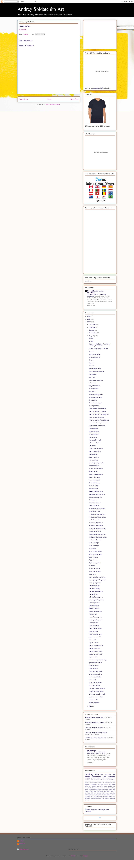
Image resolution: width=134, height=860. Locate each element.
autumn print (111, 782)
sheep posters (93, 488)
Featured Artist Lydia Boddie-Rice (96, 732)
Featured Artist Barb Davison (94, 722)
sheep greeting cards (96, 491)
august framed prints (95, 651)
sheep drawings (94, 483)
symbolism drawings (95, 662)
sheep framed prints (95, 497)
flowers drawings (94, 477)
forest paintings (94, 665)
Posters (105, 779)
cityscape (100, 784)
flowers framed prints (96, 468)
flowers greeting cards (96, 463)
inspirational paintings (96, 523)
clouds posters (93, 388)
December (92, 324)
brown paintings (94, 431)
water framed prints (95, 551)
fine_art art (92, 391)
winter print (112, 789)
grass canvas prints (95, 628)
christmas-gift (93, 784)
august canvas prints (95, 654)
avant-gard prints (94, 685)
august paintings (94, 648)
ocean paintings (94, 605)
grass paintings (94, 625)
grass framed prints (95, 637)
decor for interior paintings (97, 408)
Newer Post (23, 99)
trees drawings (93, 486)
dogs (110, 784)
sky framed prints (94, 568)
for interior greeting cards (97, 694)
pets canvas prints (95, 451)
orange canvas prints (96, 448)
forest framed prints (95, 677)
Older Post (74, 99)
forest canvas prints (95, 674)
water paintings (94, 543)
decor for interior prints (96, 417)
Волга (86, 791)
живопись (89, 779)
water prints (92, 548)
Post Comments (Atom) (53, 104)
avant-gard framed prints (97, 577)
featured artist (95, 786)
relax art (91, 366)
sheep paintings (94, 465)
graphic (110, 786)
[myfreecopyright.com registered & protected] (100, 811)
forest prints (93, 680)
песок (100, 796)
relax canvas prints (95, 368)
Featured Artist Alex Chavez (94, 717)
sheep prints (93, 500)
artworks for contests (91, 782)
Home (49, 99)
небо (103, 793)
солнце (87, 799)
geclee (105, 786)
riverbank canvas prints (96, 371)
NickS (73, 856)
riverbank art (93, 374)
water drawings (94, 545)
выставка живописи (103, 791)
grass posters (93, 631)
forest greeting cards (95, 671)
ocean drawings (94, 608)
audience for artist (102, 782)
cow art (91, 351)
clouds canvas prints (95, 403)
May (90, 706)
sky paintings (93, 560)
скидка (96, 798)
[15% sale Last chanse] (97, 123)
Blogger (85, 856)
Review (109, 779)
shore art (92, 377)
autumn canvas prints (96, 380)
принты (110, 796)
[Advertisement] (98, 34)
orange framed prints (96, 697)
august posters (94, 643)
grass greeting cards (95, 634)
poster (86, 789)
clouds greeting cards (96, 394)
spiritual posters (94, 702)
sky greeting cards (95, 571)
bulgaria (87, 784)
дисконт (113, 791)
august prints (93, 657)
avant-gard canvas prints (97, 688)
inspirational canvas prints (97, 528)
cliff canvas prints (94, 357)
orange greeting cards (96, 691)
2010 (89, 322)
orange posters (94, 506)
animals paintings (94, 585)
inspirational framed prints (97, 534)
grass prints (92, 640)
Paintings (100, 779)
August (91, 336)
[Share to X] (40, 34)
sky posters (92, 574)
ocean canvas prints (95, 611)
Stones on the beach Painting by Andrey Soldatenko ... (99, 345)
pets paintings (93, 460)
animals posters (94, 603)
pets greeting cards (95, 440)
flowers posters (94, 457)
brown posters (93, 428)
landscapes (96, 777)
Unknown (22, 844)
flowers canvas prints (96, 474)
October (92, 330)
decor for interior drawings (97, 411)
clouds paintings (94, 406)
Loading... (88, 281)
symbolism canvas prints (97, 508)
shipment (91, 789)
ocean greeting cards (96, 620)
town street (105, 789)
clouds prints (93, 400)
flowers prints (93, 471)
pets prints (92, 445)
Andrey (21, 841)
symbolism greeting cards (97, 517)
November (92, 327)
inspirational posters (95, 540)
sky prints (92, 565)
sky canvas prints (94, 563)
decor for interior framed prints (99, 420)
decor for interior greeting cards (99, 423)
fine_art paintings (94, 386)
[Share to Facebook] (42, 34)
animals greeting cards (96, 600)
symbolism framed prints (97, 514)
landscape (93, 787)
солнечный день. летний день (106, 798)
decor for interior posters (97, 425)
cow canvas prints (94, 354)
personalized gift (97, 88)
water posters (93, 557)
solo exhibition (108, 777)
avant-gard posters (95, 583)
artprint (102, 781)
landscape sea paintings (97, 494)
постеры (105, 796)
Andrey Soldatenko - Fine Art (98, 348)
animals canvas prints (96, 591)
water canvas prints (95, 682)
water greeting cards (95, 554)
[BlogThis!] (38, 34)
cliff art (91, 360)
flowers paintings (94, 480)
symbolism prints (94, 511)
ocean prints (22, 29)
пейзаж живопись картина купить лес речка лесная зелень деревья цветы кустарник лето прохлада (100, 794)
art (102, 774)
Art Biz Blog (91, 750)
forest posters (93, 668)
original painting (111, 787)
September (93, 333)
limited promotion (101, 787)
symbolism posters (95, 520)
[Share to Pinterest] (44, 34)
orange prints (93, 700)
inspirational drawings (96, 525)
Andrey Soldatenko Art (40, 8)
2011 (89, 319)
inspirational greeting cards (98, 537)
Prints (97, 774)
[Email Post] (32, 34)
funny (101, 786)
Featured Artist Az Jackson (94, 727)
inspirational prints (95, 531)
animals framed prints (96, 597)
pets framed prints (95, 443)
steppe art (92, 363)
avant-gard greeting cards (97, 580)
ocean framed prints (95, 617)
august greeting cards (96, 645)
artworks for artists (110, 781)
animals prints (93, 594)
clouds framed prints (95, 397)
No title (91, 338)
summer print (97, 789)
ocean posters (93, 623)
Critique (95, 779)
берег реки (93, 791)
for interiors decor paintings (98, 660)
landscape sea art (94, 503)
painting (89, 774)
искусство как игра (90, 793)
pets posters (93, 437)
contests (106, 784)
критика (99, 793)
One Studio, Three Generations (95, 738)
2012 (89, 316)
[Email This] (36, 34)
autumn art (92, 383)
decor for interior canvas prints (99, 414)
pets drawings (93, 454)
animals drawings (94, 588)
